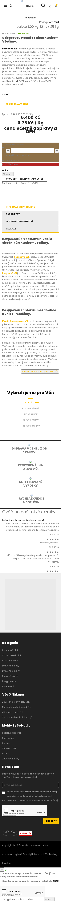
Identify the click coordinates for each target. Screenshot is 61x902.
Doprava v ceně (18, 104)
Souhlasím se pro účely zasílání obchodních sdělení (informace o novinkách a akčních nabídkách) (30, 796)
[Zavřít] (2, 869)
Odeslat (49, 899)
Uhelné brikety (10, 660)
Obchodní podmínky (13, 712)
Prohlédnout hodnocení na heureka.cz (22, 520)
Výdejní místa (9, 748)
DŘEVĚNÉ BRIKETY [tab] (31, 426)
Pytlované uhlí (10, 650)
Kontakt (6, 743)
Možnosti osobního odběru (16, 707)
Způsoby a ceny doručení (16, 701)
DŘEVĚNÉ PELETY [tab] (30, 420)
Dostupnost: (8, 33)
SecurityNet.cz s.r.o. (33, 854)
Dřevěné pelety (10, 665)
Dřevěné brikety (11, 670)
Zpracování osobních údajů (17, 717)
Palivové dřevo (10, 676)
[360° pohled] (30, 604)
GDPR (56, 881)
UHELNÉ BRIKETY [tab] (30, 414)
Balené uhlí (8, 686)
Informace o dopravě (19, 221)
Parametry (13, 214)
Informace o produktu (20, 207)
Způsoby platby (10, 758)
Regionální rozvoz (11, 732)
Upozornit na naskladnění (23, 178)
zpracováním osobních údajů (40, 791)
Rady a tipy (8, 738)
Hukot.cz (6, 863)
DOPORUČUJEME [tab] (30, 402)
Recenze (11, 228)
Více (4, 94)
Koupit (8, 174)
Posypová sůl (9, 681)
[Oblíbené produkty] (50, 6)
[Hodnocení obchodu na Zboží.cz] (25, 833)
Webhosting (51, 854)
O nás (5, 753)
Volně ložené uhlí (11, 655)
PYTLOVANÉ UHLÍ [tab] (30, 408)
